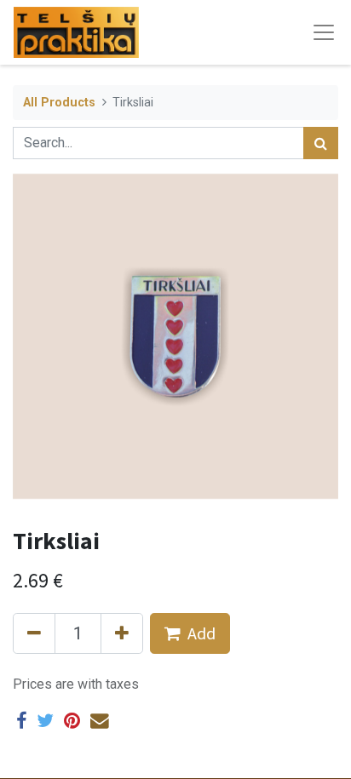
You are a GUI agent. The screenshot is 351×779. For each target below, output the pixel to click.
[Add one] (122, 633)
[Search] (320, 143)
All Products (59, 102)
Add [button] (201, 633)
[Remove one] (34, 633)
